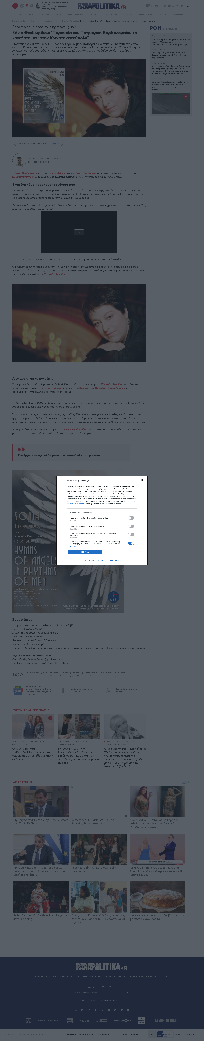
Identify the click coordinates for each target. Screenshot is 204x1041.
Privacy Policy (115, 560)
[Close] (143, 481)
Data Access (102, 560)
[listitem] (102, 513)
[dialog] (102, 520)
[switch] (131, 518)
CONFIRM (85, 552)
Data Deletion (89, 560)
